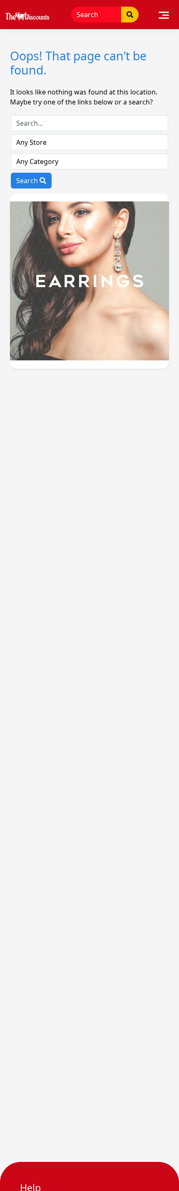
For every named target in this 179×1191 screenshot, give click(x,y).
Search (28, 180)
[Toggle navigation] (164, 14)
